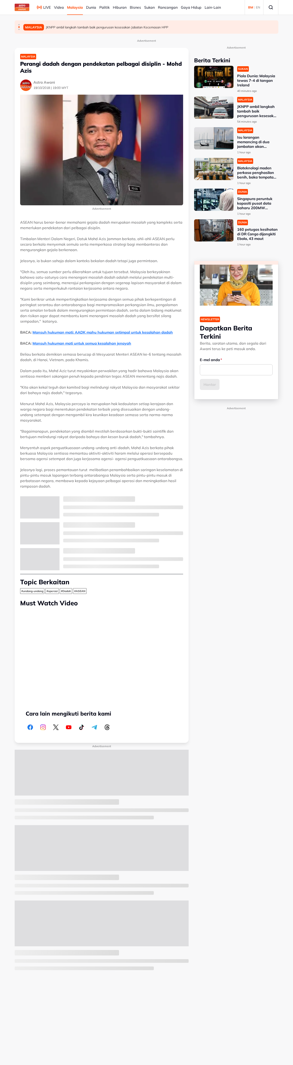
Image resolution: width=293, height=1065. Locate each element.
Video (59, 7)
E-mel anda (210, 359)
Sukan (149, 7)
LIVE (47, 7)
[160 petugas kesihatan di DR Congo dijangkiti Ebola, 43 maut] (213, 230)
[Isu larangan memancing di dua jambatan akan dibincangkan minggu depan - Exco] (213, 138)
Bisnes (135, 7)
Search (270, 7)
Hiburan (120, 7)
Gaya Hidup (191, 7)
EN (258, 7)
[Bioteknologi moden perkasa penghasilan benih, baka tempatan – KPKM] (213, 169)
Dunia (91, 7)
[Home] (22, 7)
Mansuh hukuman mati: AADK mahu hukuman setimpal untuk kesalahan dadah (103, 332)
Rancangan (168, 7)
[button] (19, 24)
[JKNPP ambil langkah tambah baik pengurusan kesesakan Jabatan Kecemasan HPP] (213, 107)
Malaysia (75, 7)
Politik (104, 7)
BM (250, 7)
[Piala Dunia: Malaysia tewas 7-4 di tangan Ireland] (213, 77)
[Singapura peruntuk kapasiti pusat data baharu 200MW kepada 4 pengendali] (213, 200)
